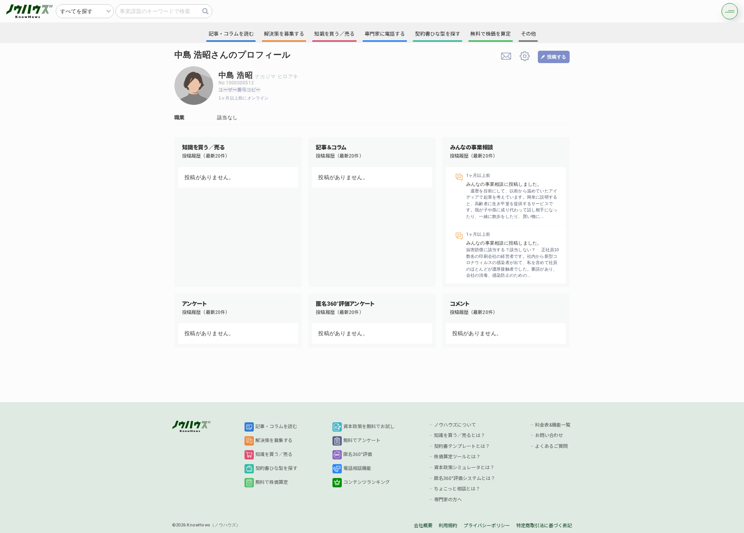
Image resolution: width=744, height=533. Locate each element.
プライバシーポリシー (486, 525)
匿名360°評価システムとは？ (464, 478)
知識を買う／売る (274, 454)
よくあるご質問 (551, 446)
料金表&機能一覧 (552, 425)
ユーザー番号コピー (239, 89)
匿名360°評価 (357, 454)
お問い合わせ (549, 435)
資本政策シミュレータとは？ (464, 467)
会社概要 (423, 525)
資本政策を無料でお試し (368, 426)
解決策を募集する (274, 440)
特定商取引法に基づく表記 (544, 525)
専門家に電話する (385, 34)
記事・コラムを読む (276, 426)
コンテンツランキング (366, 482)
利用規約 (448, 525)
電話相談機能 (357, 468)
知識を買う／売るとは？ (459, 435)
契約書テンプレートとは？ (462, 446)
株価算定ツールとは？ (457, 456)
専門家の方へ (448, 499)
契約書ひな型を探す (276, 468)
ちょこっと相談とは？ (457, 489)
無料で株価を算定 (490, 34)
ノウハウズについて (455, 425)
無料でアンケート (362, 440)
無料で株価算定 (271, 482)
